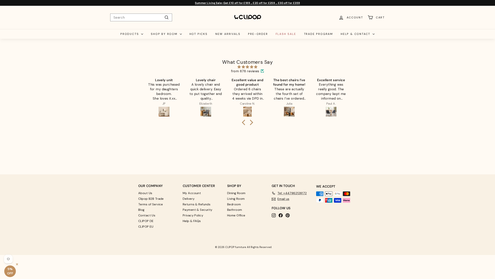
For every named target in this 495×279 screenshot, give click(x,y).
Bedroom (234, 204)
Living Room (236, 199)
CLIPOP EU (146, 227)
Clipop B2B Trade (151, 199)
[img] (247, 67)
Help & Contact (356, 34)
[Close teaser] (17, 264)
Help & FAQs (192, 221)
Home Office (236, 215)
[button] (244, 122)
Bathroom (234, 210)
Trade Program (318, 34)
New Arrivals (228, 34)
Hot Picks (198, 34)
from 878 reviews (245, 71)
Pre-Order (258, 34)
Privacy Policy (193, 215)
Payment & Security (198, 210)
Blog (141, 210)
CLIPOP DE (146, 221)
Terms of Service (150, 204)
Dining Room (236, 193)
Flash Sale (286, 34)
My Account (192, 193)
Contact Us (146, 215)
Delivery (189, 199)
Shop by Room (165, 34)
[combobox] (141, 17)
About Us (145, 193)
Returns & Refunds (196, 204)
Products (130, 34)
